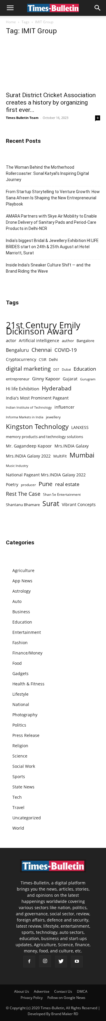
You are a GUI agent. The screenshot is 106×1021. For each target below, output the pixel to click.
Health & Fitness (28, 684)
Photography (24, 714)
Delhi (53, 359)
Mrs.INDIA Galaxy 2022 (28, 456)
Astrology (21, 591)
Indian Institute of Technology (29, 407)
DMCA (82, 991)
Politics (19, 725)
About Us (21, 991)
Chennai (42, 350)
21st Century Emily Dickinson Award (43, 328)
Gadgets (20, 673)
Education (85, 369)
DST (56, 369)
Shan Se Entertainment (62, 494)
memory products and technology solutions (44, 436)
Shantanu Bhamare (23, 504)
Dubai (66, 369)
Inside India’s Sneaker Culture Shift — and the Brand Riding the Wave (48, 268)
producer (28, 484)
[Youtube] (77, 961)
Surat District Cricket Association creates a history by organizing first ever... (51, 102)
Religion (20, 745)
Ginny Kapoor (46, 379)
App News (22, 581)
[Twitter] (61, 961)
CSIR (42, 359)
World (18, 828)
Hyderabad (57, 388)
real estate (67, 484)
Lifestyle (20, 694)
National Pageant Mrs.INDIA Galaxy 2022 (46, 475)
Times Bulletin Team (22, 117)
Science (19, 756)
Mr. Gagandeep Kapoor (29, 446)
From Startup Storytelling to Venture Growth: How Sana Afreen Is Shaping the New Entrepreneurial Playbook (53, 197)
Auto (16, 601)
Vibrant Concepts (79, 504)
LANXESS (80, 427)
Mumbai (82, 455)
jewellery (53, 417)
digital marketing (28, 369)
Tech (17, 797)
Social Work (23, 766)
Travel (18, 807)
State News (23, 787)
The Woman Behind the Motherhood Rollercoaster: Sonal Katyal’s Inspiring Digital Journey (47, 173)
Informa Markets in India (24, 417)
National (20, 704)
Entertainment (26, 632)
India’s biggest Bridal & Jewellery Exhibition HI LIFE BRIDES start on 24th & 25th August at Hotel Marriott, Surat (52, 246)
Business (21, 611)
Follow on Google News (66, 997)
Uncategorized (26, 818)
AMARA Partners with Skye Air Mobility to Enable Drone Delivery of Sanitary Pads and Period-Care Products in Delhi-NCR (51, 222)
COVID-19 (65, 350)
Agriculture (23, 570)
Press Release (25, 735)
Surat (50, 503)
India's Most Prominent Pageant (37, 398)
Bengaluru (17, 350)
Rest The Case (23, 494)
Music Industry (17, 465)
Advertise (41, 991)
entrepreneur (17, 379)
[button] (10, 8)
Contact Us (63, 991)
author (68, 340)
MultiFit (60, 456)
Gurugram (87, 379)
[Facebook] (29, 961)
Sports (18, 776)
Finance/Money (27, 653)
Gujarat (70, 379)
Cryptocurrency (21, 359)
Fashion (20, 642)
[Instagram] (45, 961)
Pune (45, 484)
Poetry (12, 484)
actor (11, 340)
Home (11, 21)
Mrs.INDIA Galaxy (71, 446)
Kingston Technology (37, 426)
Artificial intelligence (39, 340)
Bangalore (85, 340)
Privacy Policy (32, 997)
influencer (64, 407)
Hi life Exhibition (22, 389)
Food (17, 663)
